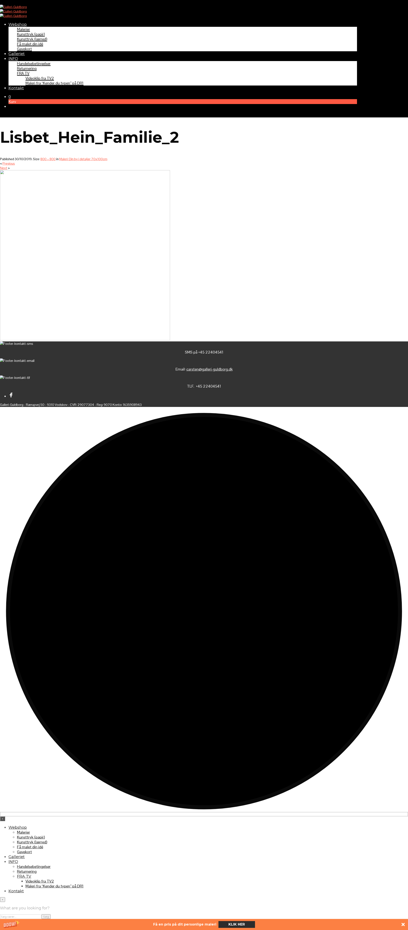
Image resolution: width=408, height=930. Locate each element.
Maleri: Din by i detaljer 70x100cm (83, 159)
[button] (204, 924)
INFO (13, 58)
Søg (46, 916)
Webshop (17, 24)
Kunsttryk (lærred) (32, 39)
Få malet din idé (30, 43)
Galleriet (16, 53)
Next (3, 168)
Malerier (23, 29)
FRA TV (23, 73)
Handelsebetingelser (34, 63)
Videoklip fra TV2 (40, 78)
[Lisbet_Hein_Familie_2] (85, 339)
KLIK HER (236, 924)
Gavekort (24, 48)
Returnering (27, 68)
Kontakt (16, 88)
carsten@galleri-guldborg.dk (209, 369)
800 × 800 (48, 159)
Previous (9, 163)
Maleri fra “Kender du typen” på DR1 (55, 83)
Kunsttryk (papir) (31, 34)
